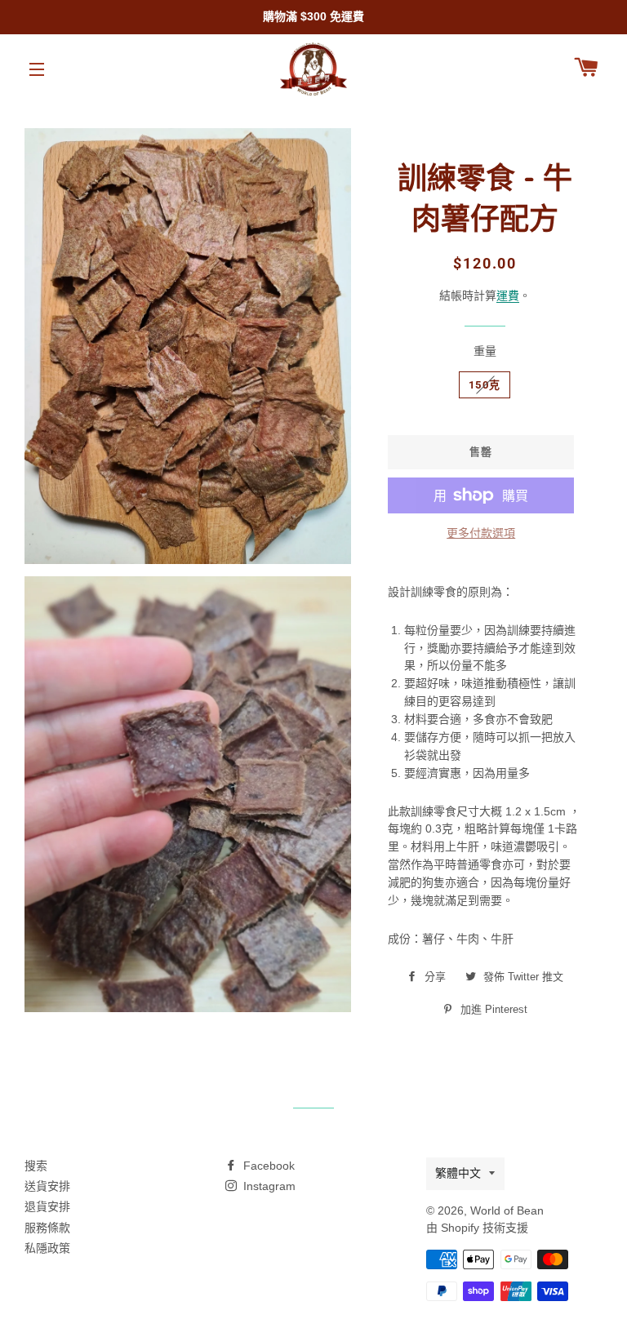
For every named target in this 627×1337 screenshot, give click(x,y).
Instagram (268, 1186)
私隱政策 (47, 1248)
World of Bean (507, 1210)
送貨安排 (47, 1186)
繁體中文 (458, 1172)
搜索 (35, 1165)
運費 (507, 295)
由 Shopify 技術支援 (477, 1227)
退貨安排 (47, 1206)
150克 (484, 385)
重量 (485, 351)
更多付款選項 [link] (481, 533)
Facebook (267, 1165)
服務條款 (47, 1227)
